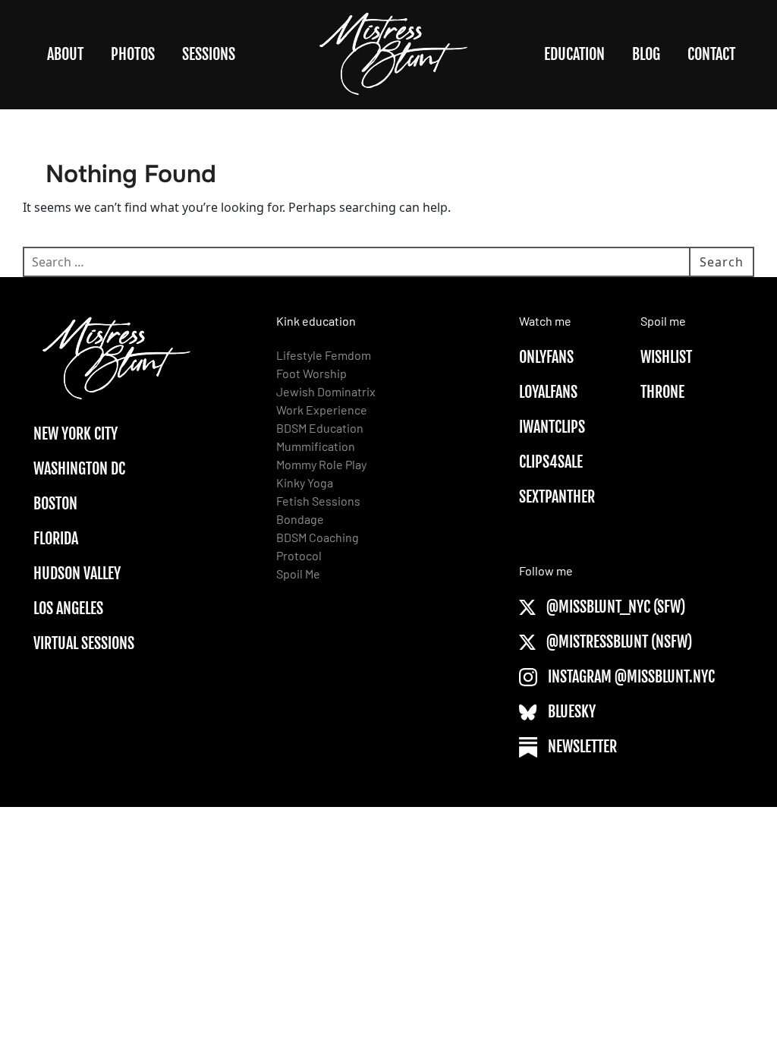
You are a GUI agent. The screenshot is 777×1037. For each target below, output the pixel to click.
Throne (662, 392)
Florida (55, 538)
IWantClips (552, 427)
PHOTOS (133, 54)
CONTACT (711, 54)
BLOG (646, 54)
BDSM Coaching (317, 537)
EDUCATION (574, 54)
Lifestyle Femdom (323, 355)
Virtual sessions (83, 643)
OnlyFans (546, 357)
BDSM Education (319, 428)
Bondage (300, 519)
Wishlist (666, 357)
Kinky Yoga (304, 482)
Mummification (315, 446)
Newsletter (581, 746)
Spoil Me (298, 573)
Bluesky (570, 711)
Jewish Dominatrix (326, 391)
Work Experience (321, 409)
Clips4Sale (551, 461)
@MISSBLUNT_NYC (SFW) (614, 606)
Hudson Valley (77, 573)
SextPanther (557, 496)
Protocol (299, 555)
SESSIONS (208, 54)
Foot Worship (311, 373)
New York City (75, 433)
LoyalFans (548, 392)
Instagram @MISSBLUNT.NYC (630, 676)
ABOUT (65, 54)
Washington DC (79, 468)
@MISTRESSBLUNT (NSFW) (617, 641)
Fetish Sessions (318, 500)
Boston (55, 503)
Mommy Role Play (321, 464)
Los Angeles (68, 608)
